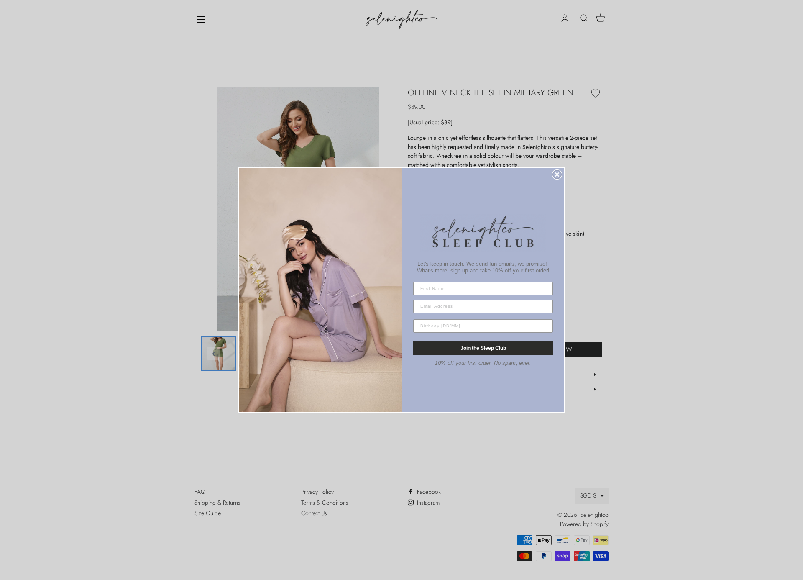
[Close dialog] (557, 174)
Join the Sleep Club (483, 348)
